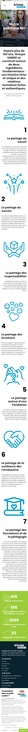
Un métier (4, 666)
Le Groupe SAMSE (8, 683)
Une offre (4, 661)
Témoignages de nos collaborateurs (11, 675)
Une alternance (6, 663)
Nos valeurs (5, 688)
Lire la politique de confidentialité (9, 725)
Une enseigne (5, 668)
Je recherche (6, 659)
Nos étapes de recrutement (9, 678)
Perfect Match (5, 680)
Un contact (5, 670)
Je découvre (6, 673)
